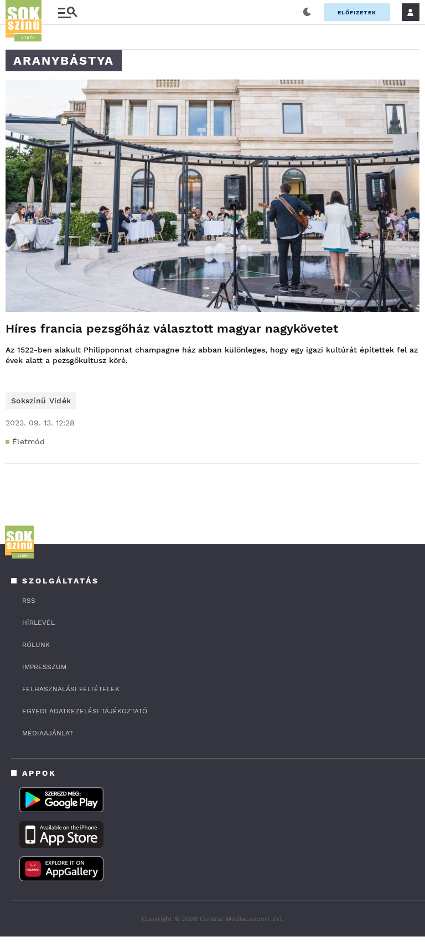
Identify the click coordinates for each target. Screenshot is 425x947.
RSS (28, 600)
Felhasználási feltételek (71, 689)
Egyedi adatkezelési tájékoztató (84, 711)
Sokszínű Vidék (41, 400)
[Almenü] (67, 12)
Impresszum (44, 667)
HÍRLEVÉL (38, 623)
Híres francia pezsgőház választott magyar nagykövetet (172, 328)
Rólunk (36, 645)
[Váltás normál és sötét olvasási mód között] (307, 12)
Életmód (28, 441)
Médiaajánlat (47, 733)
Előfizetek (357, 12)
